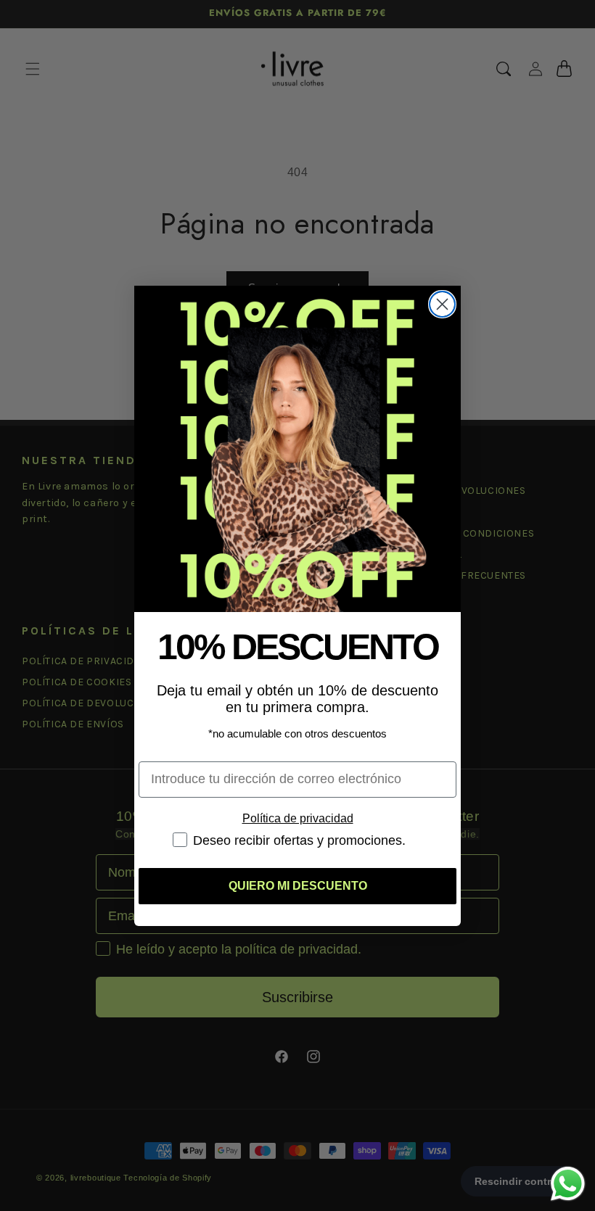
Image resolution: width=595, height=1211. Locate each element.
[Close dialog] (442, 304)
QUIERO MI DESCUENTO (298, 886)
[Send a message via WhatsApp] (568, 1184)
